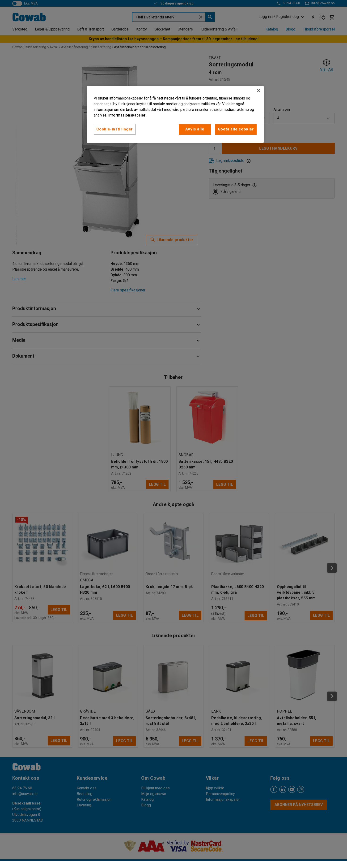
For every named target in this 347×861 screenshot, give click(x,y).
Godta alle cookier (236, 129)
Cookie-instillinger (114, 129)
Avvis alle (194, 129)
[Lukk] (258, 90)
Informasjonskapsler (127, 115)
